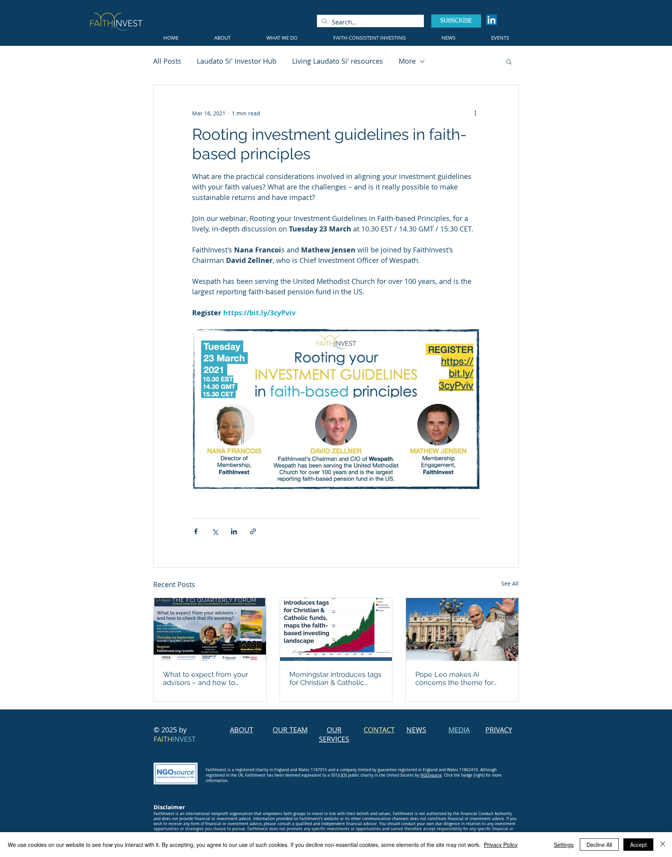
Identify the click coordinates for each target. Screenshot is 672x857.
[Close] (662, 844)
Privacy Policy (501, 844)
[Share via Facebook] (196, 531)
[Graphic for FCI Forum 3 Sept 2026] (210, 629)
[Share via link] (253, 531)
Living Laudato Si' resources (337, 61)
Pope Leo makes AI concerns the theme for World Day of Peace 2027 (456, 678)
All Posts (167, 61)
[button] (509, 61)
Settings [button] (564, 844)
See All (510, 583)
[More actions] (475, 113)
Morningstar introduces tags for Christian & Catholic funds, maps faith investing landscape (335, 678)
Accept (638, 844)
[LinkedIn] (491, 19)
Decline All (599, 844)
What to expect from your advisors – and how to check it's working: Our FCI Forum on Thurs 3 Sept (206, 678)
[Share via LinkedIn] (234, 531)
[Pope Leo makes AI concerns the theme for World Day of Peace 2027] (462, 629)
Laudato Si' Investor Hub (236, 61)
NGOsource (431, 775)
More (407, 61)
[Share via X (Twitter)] (215, 531)
